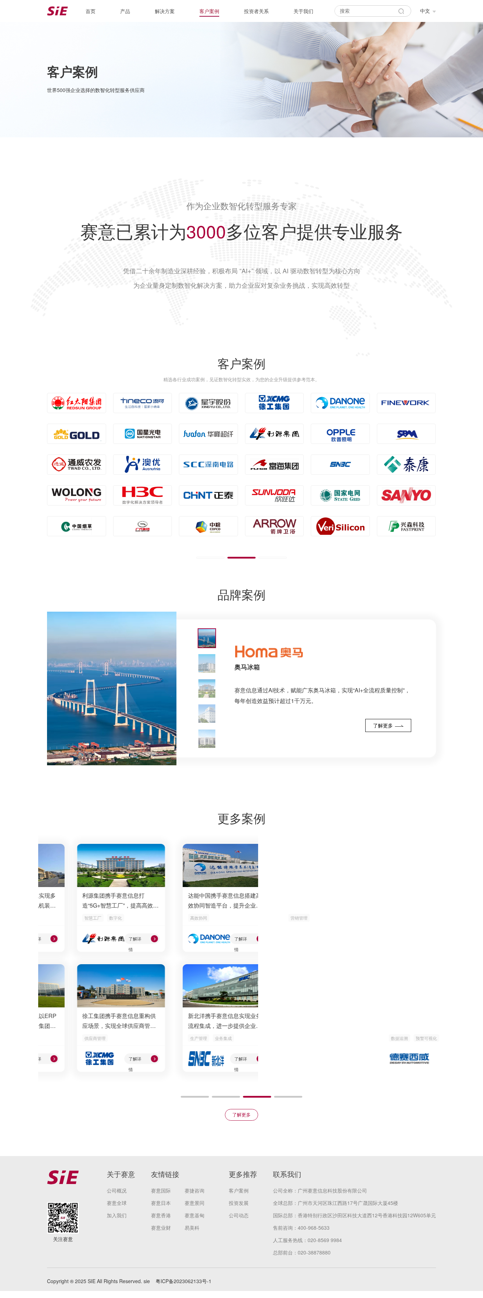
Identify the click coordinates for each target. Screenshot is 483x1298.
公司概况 (117, 1190)
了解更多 (241, 1114)
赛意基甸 (194, 1215)
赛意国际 (161, 1190)
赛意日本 (161, 1202)
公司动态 (239, 1215)
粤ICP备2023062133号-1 (183, 1281)
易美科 (192, 1227)
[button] (210, 558)
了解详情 (105, 940)
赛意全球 (117, 1202)
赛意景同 (194, 1202)
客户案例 (239, 1190)
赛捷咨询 (194, 1190)
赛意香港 (161, 1215)
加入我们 (117, 1215)
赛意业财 (161, 1227)
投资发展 (239, 1202)
